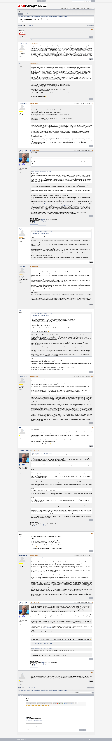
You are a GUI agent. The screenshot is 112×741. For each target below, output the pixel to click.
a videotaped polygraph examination (45, 203)
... (28, 25)
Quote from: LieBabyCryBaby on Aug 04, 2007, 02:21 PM (42, 643)
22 (35, 25)
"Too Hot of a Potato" (42, 225)
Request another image (37, 720)
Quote (91, 37)
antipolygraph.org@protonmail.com (39, 222)
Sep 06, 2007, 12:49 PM (34, 671)
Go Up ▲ (93, 739)
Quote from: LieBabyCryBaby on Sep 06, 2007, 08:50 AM (42, 605)
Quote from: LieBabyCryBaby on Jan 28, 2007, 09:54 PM (42, 637)
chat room (43, 219)
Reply (89, 25)
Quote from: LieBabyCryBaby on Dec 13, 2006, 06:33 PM (42, 157)
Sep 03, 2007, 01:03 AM (34, 228)
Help (84, 739)
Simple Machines (26, 739)
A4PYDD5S (36, 223)
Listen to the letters (29, 720)
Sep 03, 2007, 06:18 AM (34, 310)
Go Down (20, 25)
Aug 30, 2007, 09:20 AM (34, 43)
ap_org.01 (42, 220)
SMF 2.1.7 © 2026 (20, 739)
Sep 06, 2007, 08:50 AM (34, 555)
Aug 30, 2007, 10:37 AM (34, 63)
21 (34, 25)
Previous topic (85, 22)
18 (29, 25)
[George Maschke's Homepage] (19, 171)
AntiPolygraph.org (33, 39)
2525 (20, 427)
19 (30, 25)
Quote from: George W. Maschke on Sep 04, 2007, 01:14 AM (42, 557)
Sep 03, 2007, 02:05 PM (34, 376)
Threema (32, 223)
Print (92, 25)
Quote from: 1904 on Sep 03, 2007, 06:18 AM (40, 379)
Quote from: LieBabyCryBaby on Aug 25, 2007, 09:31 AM (42, 648)
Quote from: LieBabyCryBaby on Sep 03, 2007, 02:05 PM (42, 453)
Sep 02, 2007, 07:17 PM (34, 103)
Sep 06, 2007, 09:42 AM (35, 602)
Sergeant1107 (22, 266)
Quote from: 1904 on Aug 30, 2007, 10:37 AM (40, 105)
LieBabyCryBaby (23, 43)
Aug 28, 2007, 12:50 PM (35, 28)
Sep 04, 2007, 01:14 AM (35, 450)
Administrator (22, 29)
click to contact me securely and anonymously (42, 221)
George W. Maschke (24, 150)
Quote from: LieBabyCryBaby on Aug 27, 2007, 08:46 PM (42, 189)
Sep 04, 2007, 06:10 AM (34, 532)
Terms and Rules (88, 739)
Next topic (91, 22)
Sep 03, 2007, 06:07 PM (34, 427)
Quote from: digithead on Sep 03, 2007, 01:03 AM (41, 269)
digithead (21, 229)
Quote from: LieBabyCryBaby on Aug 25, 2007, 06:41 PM (42, 654)
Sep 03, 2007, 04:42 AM (34, 266)
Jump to (76, 692)
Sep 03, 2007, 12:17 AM (35, 150)
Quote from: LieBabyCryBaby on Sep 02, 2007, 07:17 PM (42, 231)
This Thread (47, 31)
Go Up (19, 687)
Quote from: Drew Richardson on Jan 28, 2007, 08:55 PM (42, 171)
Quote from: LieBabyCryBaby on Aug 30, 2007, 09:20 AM (42, 66)
